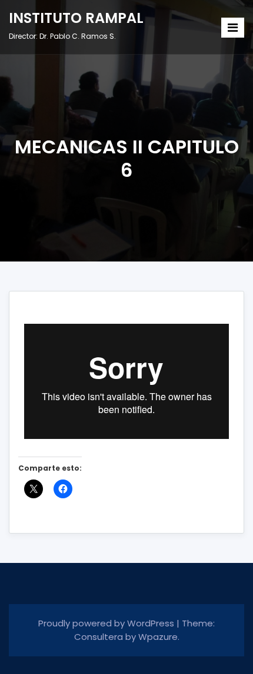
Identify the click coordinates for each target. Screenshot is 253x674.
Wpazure (158, 637)
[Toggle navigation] (232, 28)
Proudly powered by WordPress (107, 623)
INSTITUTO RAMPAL (76, 18)
